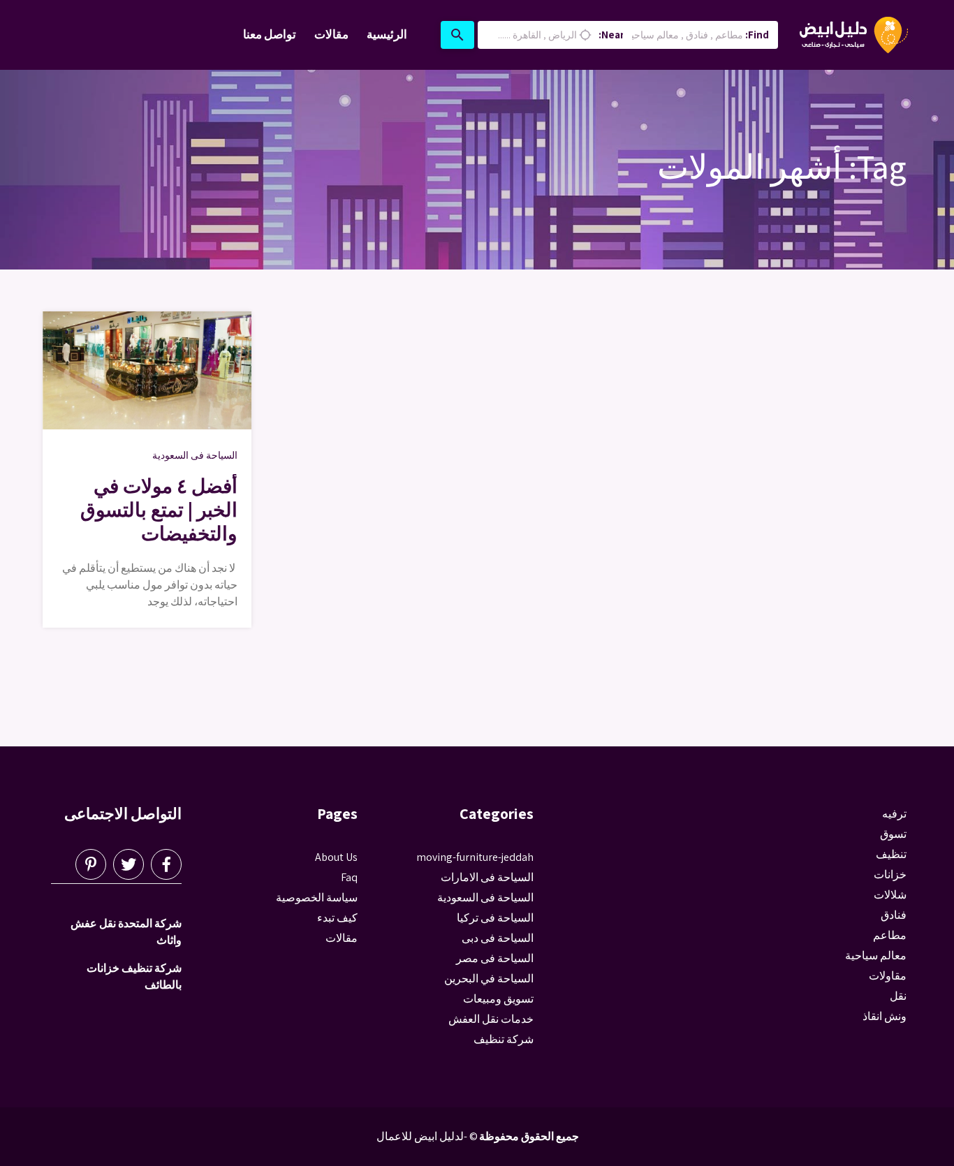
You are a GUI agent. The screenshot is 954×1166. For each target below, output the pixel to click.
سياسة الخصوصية (317, 897)
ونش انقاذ (885, 1016)
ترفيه (894, 813)
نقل (898, 996)
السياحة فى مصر (495, 958)
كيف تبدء (337, 917)
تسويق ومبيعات (498, 998)
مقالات (331, 34)
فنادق (894, 915)
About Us (336, 857)
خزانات (890, 874)
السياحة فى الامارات (487, 877)
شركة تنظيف (504, 1039)
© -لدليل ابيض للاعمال (427, 1136)
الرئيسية (387, 34)
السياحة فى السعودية (194, 455)
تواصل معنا (269, 34)
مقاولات (888, 975)
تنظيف (891, 854)
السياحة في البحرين (489, 978)
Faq (349, 877)
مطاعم (890, 935)
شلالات (890, 894)
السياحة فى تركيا (495, 917)
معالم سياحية (876, 955)
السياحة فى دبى (498, 938)
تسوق (893, 834)
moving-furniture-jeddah (475, 857)
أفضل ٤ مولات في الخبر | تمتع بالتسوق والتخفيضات (158, 509)
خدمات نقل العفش (491, 1019)
